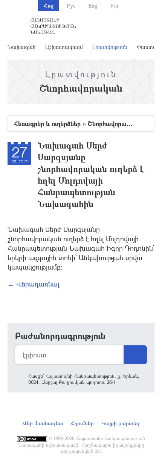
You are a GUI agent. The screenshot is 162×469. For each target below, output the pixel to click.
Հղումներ (82, 423)
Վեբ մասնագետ (43, 423)
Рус (71, 5)
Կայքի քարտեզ (120, 423)
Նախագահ (22, 47)
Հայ (48, 5)
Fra (114, 5)
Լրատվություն (109, 47)
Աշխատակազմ (64, 47)
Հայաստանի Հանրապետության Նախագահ (53, 26)
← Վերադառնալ (34, 283)
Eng (93, 5)
